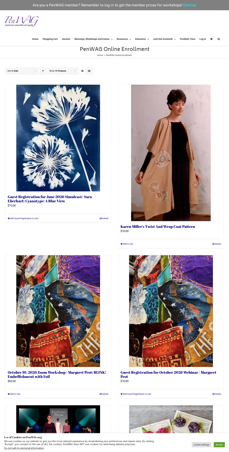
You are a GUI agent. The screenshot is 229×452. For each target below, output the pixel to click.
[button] (219, 39)
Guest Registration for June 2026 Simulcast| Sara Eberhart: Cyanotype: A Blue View (50, 198)
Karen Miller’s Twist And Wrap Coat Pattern (158, 226)
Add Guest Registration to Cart (24, 218)
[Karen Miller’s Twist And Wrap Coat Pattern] (171, 153)
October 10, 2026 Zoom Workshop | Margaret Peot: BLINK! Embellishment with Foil (57, 374)
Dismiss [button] (189, 5)
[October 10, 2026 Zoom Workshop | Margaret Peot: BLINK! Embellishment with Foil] (58, 311)
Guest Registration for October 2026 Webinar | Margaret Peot (168, 374)
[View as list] (89, 71)
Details (105, 218)
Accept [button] (219, 444)
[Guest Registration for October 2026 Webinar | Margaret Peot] (171, 311)
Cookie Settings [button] (201, 444)
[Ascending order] (43, 71)
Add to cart (128, 244)
